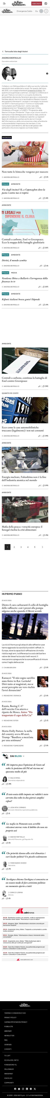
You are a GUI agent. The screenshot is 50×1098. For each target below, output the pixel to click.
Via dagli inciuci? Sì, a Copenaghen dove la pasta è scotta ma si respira (23, 191)
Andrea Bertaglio (10, 177)
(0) (47, 177)
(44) (9, 784)
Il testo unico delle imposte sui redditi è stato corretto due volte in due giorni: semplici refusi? (27, 798)
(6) (47, 266)
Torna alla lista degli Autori (16, 51)
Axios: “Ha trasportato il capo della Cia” (17, 713)
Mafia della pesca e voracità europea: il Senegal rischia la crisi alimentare (22, 528)
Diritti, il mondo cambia (14, 260)
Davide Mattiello (16, 837)
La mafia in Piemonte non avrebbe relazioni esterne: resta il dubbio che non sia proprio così (26, 827)
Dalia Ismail (14, 778)
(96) (46, 535)
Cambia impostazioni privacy (15, 1022)
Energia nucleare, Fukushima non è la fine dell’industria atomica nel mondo (24, 478)
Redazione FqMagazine (13, 746)
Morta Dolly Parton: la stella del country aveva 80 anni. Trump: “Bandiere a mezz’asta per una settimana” (17, 735)
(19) (9, 869)
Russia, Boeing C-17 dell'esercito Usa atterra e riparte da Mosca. (15, 709)
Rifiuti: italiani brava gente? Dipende (21, 299)
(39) (46, 305)
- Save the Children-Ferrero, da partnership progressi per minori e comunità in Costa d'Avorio (24, 948)
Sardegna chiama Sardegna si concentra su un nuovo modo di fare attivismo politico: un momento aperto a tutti (27, 883)
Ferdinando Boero (17, 863)
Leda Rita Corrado (17, 807)
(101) (46, 485)
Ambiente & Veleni (35, 90)
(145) (46, 436)
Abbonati (36, 3)
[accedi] (45, 3)
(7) (47, 720)
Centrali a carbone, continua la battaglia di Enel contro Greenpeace (24, 379)
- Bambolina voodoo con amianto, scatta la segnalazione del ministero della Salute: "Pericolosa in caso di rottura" (24, 918)
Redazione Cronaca (11, 696)
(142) (46, 386)
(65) (46, 198)
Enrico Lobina (15, 892)
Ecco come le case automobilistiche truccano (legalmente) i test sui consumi (23, 429)
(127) (46, 248)
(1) (9, 813)
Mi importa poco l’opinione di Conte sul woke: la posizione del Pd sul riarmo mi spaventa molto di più (25, 768)
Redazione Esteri (10, 720)
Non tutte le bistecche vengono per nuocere (25, 171)
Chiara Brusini (9, 667)
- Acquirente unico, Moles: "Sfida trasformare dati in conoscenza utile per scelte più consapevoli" (22, 942)
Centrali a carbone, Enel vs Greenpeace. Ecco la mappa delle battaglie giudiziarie (23, 241)
